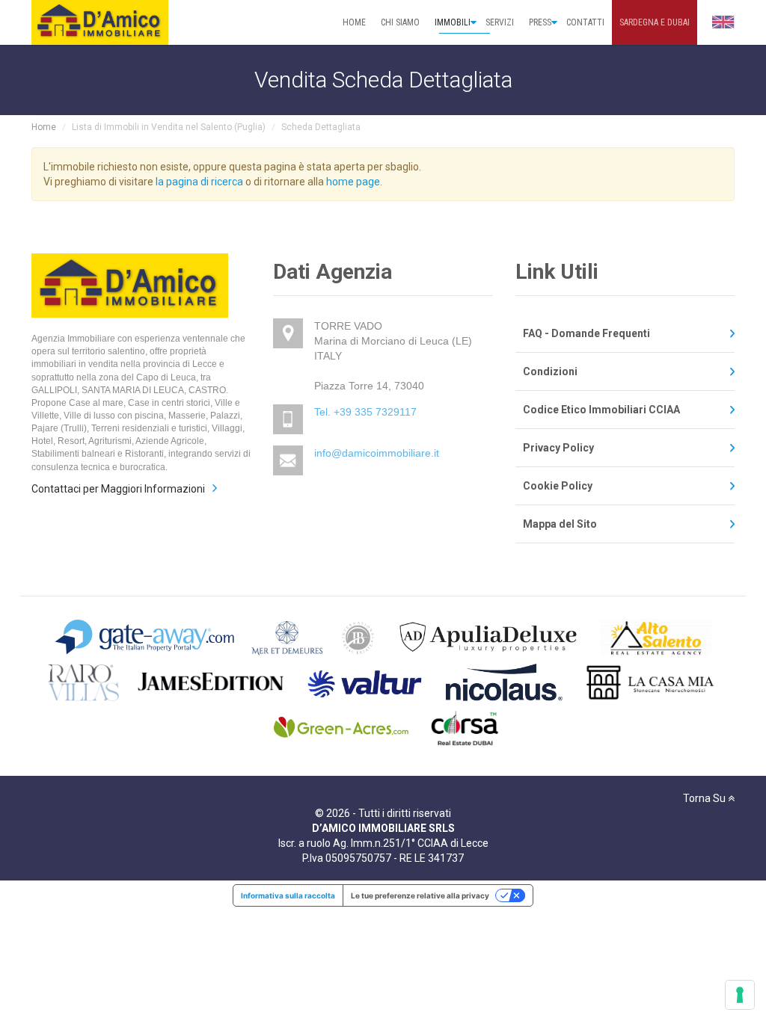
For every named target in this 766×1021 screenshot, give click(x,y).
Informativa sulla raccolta (288, 895)
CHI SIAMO (400, 22)
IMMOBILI (453, 22)
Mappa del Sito (560, 524)
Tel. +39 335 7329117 (365, 412)
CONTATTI (585, 22)
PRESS (540, 22)
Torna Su (705, 798)
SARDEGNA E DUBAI (654, 22)
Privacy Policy (558, 448)
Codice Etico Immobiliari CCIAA (601, 410)
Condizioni (550, 371)
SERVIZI (499, 22)
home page (353, 182)
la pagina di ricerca (199, 182)
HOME (354, 22)
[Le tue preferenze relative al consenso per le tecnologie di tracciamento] (740, 995)
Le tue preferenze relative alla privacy (420, 895)
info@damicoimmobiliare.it (376, 453)
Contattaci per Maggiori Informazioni (118, 489)
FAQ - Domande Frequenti (586, 333)
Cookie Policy (557, 486)
